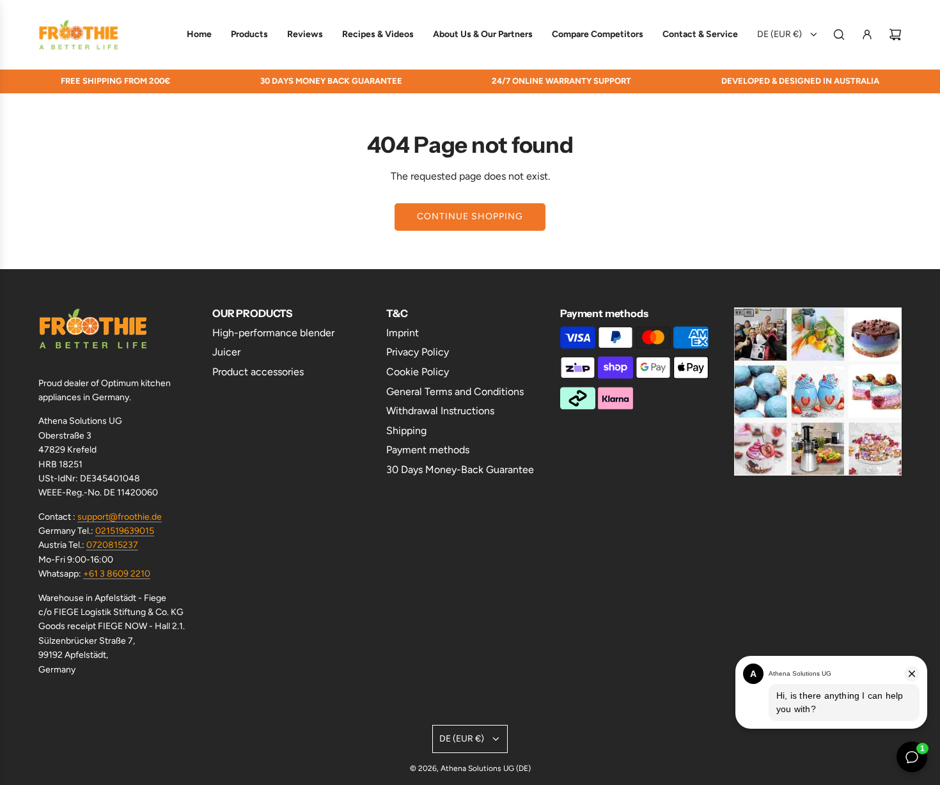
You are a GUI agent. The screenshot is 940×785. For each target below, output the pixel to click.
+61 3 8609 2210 (116, 573)
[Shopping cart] (895, 34)
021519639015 (124, 530)
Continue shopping (470, 216)
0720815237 (112, 545)
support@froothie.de (119, 516)
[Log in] (867, 34)
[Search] (839, 34)
